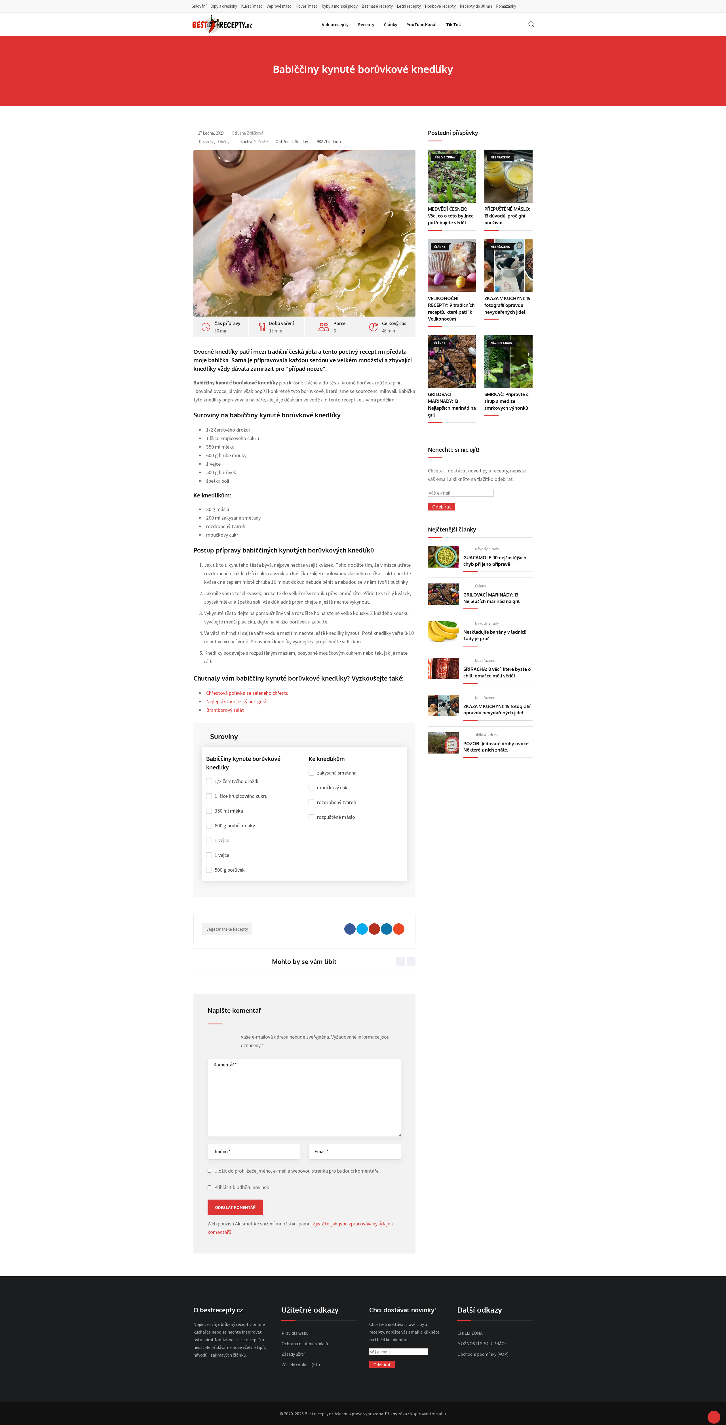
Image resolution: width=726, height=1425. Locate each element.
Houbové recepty (440, 6)
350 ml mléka (229, 810)
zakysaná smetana (336, 772)
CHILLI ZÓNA (470, 1333)
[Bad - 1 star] (211, 1038)
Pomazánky (506, 6)
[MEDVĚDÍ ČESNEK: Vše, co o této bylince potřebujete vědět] (452, 176)
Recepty (366, 24)
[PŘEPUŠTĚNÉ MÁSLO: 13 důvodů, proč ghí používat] (508, 176)
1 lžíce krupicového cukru (241, 796)
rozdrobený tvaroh (336, 802)
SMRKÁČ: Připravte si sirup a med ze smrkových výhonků (506, 401)
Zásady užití (293, 1354)
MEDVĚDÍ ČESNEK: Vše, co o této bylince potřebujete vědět (451, 215)
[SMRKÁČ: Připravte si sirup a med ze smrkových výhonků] (508, 361)
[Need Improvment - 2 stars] (216, 1038)
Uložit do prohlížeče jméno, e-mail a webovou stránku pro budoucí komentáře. (297, 1170)
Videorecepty (335, 24)
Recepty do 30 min (476, 6)
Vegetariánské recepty (227, 929)
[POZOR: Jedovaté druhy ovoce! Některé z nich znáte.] (443, 743)
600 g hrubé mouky (235, 825)
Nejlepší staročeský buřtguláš (237, 701)
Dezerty (206, 141)
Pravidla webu (295, 1333)
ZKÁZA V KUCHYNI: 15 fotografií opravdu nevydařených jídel (507, 305)
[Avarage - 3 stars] (221, 1038)
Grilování (198, 6)
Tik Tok (453, 24)
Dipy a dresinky (223, 6)
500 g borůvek (230, 870)
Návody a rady (487, 548)
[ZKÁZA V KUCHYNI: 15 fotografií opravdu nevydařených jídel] (508, 265)
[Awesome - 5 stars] (232, 1038)
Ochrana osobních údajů (305, 1343)
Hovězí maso (307, 6)
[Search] (531, 24)
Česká (262, 141)
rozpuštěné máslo (336, 817)
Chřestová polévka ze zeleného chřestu (247, 693)
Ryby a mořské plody (340, 6)
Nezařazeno (485, 660)
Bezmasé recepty (377, 6)
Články (390, 24)
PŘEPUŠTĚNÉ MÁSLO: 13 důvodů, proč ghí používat (507, 215)
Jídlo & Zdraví (486, 734)
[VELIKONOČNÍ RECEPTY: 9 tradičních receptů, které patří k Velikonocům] (452, 265)
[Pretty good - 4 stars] (227, 1038)
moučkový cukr (333, 787)
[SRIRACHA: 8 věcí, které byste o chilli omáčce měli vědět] (443, 668)
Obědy (223, 141)
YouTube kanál (421, 24)
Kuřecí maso (252, 6)
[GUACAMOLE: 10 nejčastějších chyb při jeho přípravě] (443, 557)
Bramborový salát (225, 710)
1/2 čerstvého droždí (236, 781)
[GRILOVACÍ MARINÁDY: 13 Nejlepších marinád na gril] (452, 361)
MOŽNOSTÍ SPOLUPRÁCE (482, 1343)
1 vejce (222, 840)
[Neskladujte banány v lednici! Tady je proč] (443, 631)
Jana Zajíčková (250, 133)
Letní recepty (409, 6)
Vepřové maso (279, 6)
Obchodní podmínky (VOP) (482, 1354)
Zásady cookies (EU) (301, 1364)
